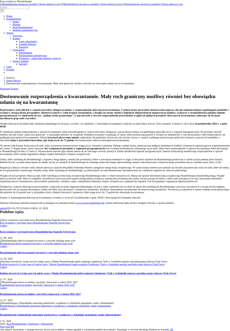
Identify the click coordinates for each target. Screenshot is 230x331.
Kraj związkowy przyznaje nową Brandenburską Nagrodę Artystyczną (35, 223)
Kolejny (15, 88)
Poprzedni (5, 88)
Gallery (3, 225)
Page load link (7, 326)
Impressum (33, 324)
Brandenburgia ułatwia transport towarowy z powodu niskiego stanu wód (36, 243)
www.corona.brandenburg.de (90, 203)
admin (3, 208)
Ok (171, 329)
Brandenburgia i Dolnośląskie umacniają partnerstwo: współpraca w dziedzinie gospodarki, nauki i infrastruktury (55, 306)
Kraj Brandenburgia (16, 324)
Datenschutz (47, 324)
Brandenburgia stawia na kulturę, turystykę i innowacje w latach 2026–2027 (37, 285)
